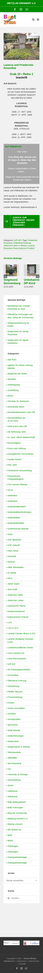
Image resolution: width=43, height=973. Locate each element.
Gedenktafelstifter (15, 523)
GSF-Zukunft (13, 545)
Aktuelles (11, 379)
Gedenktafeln (13, 517)
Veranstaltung (14, 780)
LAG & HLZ (12, 628)
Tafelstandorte (14, 752)
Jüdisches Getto (15, 595)
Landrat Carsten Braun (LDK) (21, 633)
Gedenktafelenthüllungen (19, 512)
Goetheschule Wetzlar (18, 529)
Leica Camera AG (15, 653)
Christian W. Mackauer (18, 401)
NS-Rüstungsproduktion (18, 669)
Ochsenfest (12, 675)
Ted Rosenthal (14, 763)
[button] (5, 276)
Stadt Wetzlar (13, 730)
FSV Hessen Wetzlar (17, 484)
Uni (9, 769)
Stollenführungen (15, 736)
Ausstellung (13, 390)
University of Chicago (17, 774)
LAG (9, 622)
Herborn (11, 562)
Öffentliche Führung (16, 680)
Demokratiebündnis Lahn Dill (21, 412)
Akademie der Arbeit (17, 373)
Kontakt (22, 964)
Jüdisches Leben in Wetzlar (15, 246)
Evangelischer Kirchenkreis (20, 454)
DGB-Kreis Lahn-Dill (17, 426)
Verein (10, 785)
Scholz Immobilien (16, 708)
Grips (10, 534)
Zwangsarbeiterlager (17, 857)
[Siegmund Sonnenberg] (11, 265)
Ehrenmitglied (14, 443)
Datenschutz (34, 961)
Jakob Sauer (13, 584)
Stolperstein (13, 741)
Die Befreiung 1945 (16, 432)
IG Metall (11, 573)
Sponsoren (12, 725)
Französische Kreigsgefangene (15, 477)
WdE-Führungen (15, 807)
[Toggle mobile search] (33, 19)
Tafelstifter (12, 758)
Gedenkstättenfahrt (16, 506)
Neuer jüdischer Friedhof (23, 248)
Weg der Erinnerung (17, 813)
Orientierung (13, 686)
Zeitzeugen (12, 846)
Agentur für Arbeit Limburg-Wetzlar (20, 366)
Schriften (11, 714)
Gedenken (12, 495)
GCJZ (10, 490)
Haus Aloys (12, 551)
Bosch (10, 396)
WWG (10, 840)
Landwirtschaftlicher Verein (20, 647)
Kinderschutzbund (16, 611)
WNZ (9, 835)
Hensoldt (11, 556)
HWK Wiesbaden (15, 567)
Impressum (21, 961)
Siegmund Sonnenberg (12, 281)
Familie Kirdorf (14, 459)
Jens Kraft (12, 589)
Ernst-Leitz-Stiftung (16, 448)
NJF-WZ (17, 240)
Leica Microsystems (16, 658)
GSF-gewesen (14, 540)
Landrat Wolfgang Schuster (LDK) (20, 640)
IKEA (9, 578)
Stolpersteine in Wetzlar (18, 747)
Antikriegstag (13, 385)
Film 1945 (12, 465)
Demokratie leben (15, 407)
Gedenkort (12, 501)
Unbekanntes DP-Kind (33, 281)
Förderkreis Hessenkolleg (19, 470)
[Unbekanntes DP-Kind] (31, 265)
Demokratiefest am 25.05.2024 (16, 419)
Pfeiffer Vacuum (15, 691)
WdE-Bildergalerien (16, 802)
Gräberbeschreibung (22, 243)
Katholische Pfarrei (16, 606)
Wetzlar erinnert (15, 824)
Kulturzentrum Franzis (17, 617)
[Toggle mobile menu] (38, 19)
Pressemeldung (14, 697)
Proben (10, 703)
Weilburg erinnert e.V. (17, 818)
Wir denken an (14, 829)
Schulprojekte (13, 719)
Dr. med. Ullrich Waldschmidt (21, 437)
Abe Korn (11, 359)
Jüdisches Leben (15, 600)
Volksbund (12, 791)
